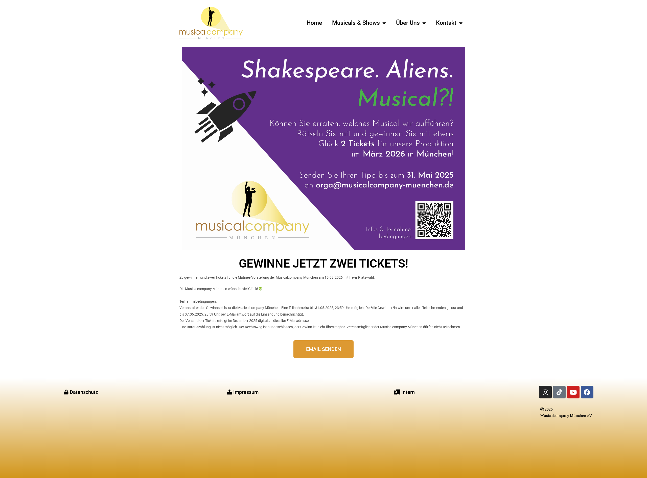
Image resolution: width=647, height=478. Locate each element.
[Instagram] (545, 392)
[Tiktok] (559, 392)
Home (314, 22)
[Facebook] (587, 392)
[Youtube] (573, 392)
